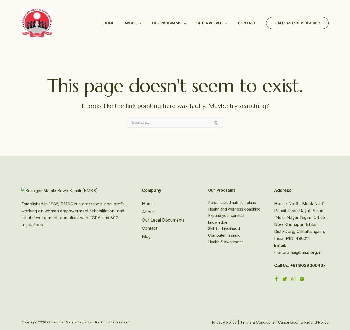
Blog (146, 236)
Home (109, 23)
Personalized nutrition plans (232, 202)
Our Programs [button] (166, 23)
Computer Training (224, 235)
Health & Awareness (225, 241)
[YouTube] (302, 279)
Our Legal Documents (163, 220)
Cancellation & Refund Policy (303, 322)
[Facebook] (276, 279)
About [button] (131, 23)
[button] (139, 23)
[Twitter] (285, 279)
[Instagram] (293, 279)
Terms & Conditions (257, 322)
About (148, 211)
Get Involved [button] (209, 23)
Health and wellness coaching (234, 209)
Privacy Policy (224, 322)
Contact (247, 23)
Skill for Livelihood (224, 228)
